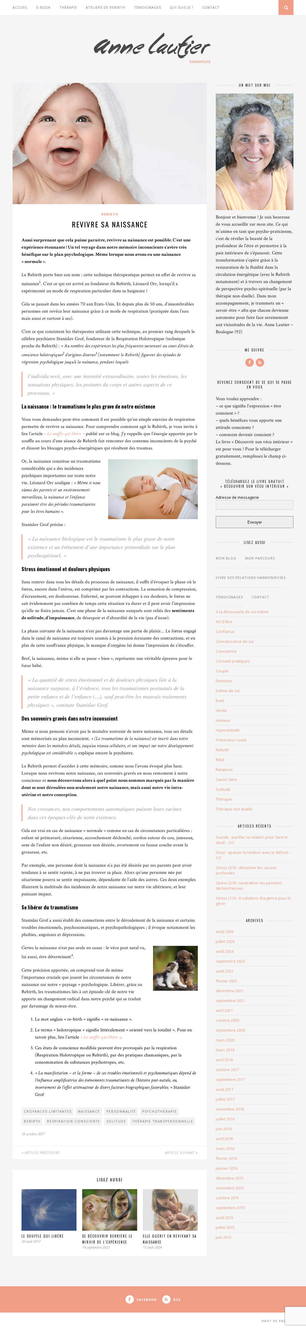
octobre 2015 (227, 1197)
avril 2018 (224, 1059)
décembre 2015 (230, 1178)
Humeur (223, 720)
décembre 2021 (230, 990)
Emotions (224, 680)
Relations (224, 769)
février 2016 (226, 1158)
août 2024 (224, 951)
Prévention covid (231, 740)
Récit (220, 759)
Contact (211, 7)
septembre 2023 (230, 961)
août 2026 (224, 931)
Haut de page (275, 1321)
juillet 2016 (225, 1119)
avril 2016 (224, 1138)
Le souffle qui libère (43, 1236)
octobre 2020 (227, 1020)
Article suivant (180, 1153)
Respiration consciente (73, 1121)
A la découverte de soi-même (242, 611)
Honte (221, 710)
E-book (43, 7)
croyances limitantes (48, 1111)
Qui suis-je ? (181, 7)
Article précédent (42, 1153)
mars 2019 (225, 1050)
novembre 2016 (230, 1109)
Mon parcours (260, 558)
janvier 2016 (227, 1168)
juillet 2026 (225, 941)
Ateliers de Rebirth (105, 7)
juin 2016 (224, 1128)
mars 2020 (225, 1040)
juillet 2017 (225, 1099)
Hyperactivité (228, 730)
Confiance (225, 631)
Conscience (226, 651)
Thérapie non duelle (234, 809)
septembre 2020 (230, 1030)
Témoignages (147, 7)
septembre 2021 (230, 1000)
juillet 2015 (225, 1227)
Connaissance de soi (235, 641)
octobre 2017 (227, 1069)
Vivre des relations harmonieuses (251, 577)
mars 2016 (225, 1148)
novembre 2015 (230, 1188)
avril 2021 (224, 1010)
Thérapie (68, 7)
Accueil (20, 7)
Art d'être (224, 621)
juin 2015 (224, 1237)
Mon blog (226, 558)
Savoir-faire (226, 779)
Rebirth (109, 214)
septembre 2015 (230, 1207)
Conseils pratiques (233, 661)
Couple (222, 671)
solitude (116, 1121)
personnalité (121, 1111)
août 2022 (224, 971)
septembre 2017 (230, 1079)
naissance (89, 1111)
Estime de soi (228, 690)
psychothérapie (159, 1111)
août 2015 (224, 1217)
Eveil (220, 700)
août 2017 (224, 1089)
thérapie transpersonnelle (162, 1121)
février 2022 (226, 981)
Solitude (223, 789)
